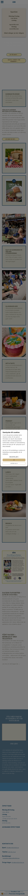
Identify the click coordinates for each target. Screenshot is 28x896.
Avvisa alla (14, 463)
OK (14, 460)
